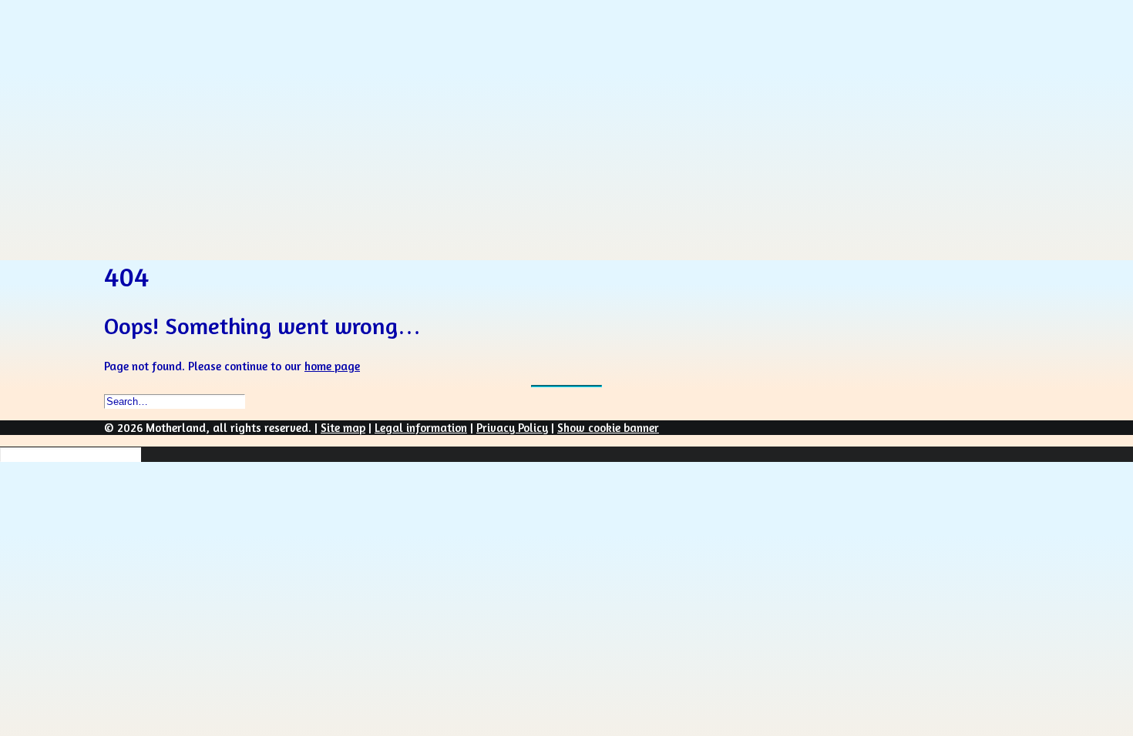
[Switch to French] (142, 200)
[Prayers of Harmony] (566, 41)
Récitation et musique (217, 94)
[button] (156, 247)
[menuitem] (597, 93)
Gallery (157, 165)
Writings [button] (161, 147)
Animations (168, 129)
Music (179, 112)
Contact (161, 182)
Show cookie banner (608, 427)
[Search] (70, 454)
